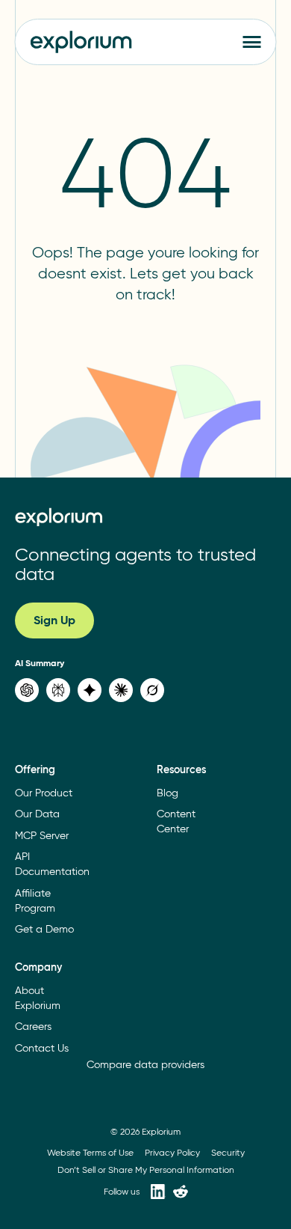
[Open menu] (252, 42)
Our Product (43, 793)
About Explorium (37, 998)
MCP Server (42, 835)
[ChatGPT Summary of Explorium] (27, 690)
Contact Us (42, 1048)
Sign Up (54, 620)
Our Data (37, 814)
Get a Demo (44, 929)
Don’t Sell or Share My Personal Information (145, 1169)
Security (228, 1152)
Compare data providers (145, 1064)
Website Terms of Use (90, 1152)
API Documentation (52, 864)
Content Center (176, 821)
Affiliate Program (35, 901)
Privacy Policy (172, 1152)
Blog (167, 793)
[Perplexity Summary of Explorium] (58, 690)
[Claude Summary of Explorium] (121, 690)
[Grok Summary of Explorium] (152, 690)
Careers (33, 1026)
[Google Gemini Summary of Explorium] (89, 690)
